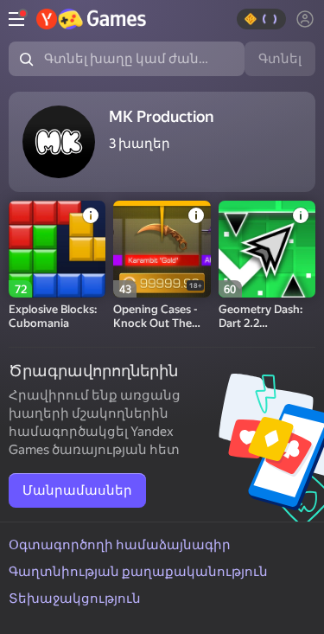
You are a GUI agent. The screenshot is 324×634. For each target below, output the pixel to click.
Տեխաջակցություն (75, 598)
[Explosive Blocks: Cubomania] (57, 249)
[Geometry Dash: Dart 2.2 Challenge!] (267, 249)
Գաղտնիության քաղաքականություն (138, 572)
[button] (261, 19)
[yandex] (91, 19)
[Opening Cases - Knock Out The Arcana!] (161, 249)
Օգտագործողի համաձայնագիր (120, 545)
